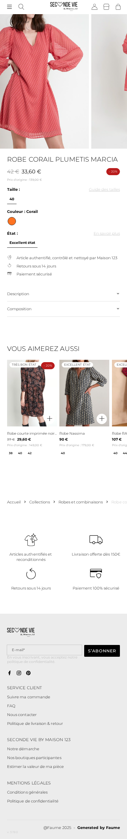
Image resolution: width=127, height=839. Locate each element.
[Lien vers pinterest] (28, 673)
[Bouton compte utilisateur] (94, 7)
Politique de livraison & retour (35, 723)
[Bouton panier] (118, 7)
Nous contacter (22, 714)
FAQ (11, 705)
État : (12, 233)
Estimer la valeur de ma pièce (35, 766)
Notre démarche (23, 748)
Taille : (13, 189)
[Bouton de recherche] (21, 7)
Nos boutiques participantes (34, 757)
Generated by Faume (98, 827)
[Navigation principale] (9, 7)
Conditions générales (27, 792)
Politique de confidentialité (32, 801)
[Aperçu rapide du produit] (49, 419)
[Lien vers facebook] (9, 673)
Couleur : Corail (22, 211)
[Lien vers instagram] (19, 673)
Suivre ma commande (28, 696)
